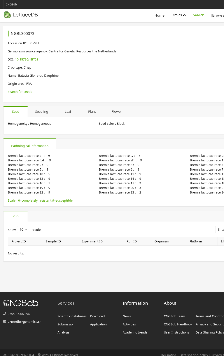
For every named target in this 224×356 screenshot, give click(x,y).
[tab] (16, 111)
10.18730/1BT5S (26, 59)
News (127, 316)
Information (135, 303)
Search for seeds (20, 92)
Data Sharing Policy (210, 332)
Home (159, 15)
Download (97, 316)
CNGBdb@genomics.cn (25, 322)
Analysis (64, 332)
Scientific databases (72, 316)
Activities (129, 324)
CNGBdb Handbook (178, 324)
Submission (66, 324)
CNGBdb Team (174, 316)
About (170, 303)
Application (98, 324)
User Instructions (176, 332)
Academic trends (135, 332)
